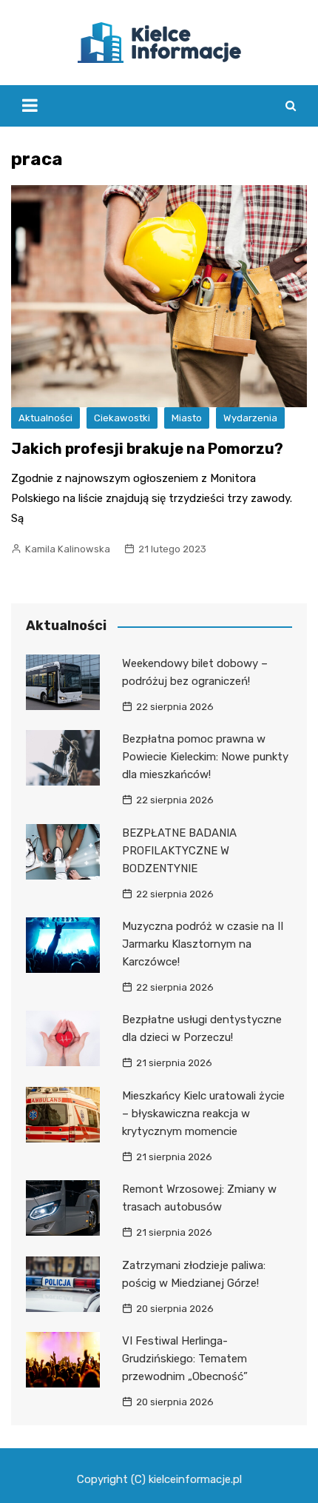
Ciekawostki (122, 418)
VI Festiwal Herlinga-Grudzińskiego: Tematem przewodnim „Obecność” (185, 1358)
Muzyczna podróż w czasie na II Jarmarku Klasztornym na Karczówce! (202, 944)
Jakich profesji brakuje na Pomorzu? (147, 449)
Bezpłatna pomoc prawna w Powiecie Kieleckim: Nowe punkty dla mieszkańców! (205, 756)
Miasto (187, 418)
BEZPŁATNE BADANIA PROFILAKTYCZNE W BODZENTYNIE (179, 850)
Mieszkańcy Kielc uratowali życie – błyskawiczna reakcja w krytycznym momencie (203, 1113)
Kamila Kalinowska (67, 549)
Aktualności (45, 418)
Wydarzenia (250, 418)
